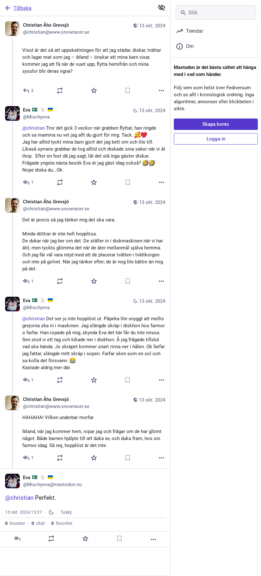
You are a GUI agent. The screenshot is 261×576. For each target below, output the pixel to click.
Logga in (216, 139)
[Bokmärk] (127, 90)
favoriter (62, 523)
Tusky (66, 512)
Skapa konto (215, 124)
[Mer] (161, 90)
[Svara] (17, 538)
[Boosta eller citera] (60, 90)
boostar (15, 523)
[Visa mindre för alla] (161, 7)
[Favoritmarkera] (94, 90)
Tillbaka (22, 8)
